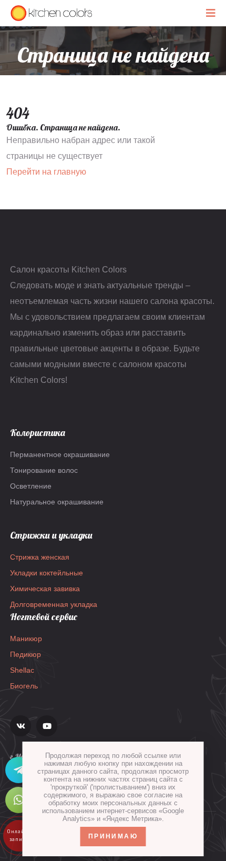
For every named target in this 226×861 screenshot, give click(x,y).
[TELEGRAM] (18, 770)
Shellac (22, 670)
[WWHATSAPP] (18, 800)
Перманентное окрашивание (60, 454)
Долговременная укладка (53, 604)
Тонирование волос (44, 470)
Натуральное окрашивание (57, 502)
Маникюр (26, 638)
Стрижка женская (39, 557)
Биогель (24, 686)
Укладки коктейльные (46, 573)
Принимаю (113, 836)
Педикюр (25, 654)
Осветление (31, 486)
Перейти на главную (46, 171)
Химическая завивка (45, 588)
